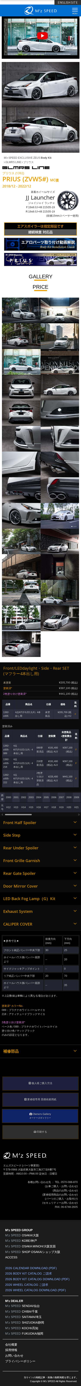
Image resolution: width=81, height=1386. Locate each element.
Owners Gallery (40, 1116)
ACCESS (11, 1257)
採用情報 (11, 1350)
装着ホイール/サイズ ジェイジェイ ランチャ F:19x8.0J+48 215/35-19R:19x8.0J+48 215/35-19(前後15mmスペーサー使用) (52, 203)
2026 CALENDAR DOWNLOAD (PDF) (31, 1268)
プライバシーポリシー (20, 1361)
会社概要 (11, 1344)
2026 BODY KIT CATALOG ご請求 (28, 1273)
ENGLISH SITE (68, 2)
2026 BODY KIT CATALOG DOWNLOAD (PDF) (37, 1279)
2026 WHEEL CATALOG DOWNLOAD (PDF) (35, 1290)
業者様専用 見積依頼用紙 (41, 1099)
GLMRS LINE (13, 162)
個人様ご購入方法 (41, 1083)
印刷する (41, 1131)
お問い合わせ (14, 1355)
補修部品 (11, 1051)
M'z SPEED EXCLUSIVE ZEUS (27, 157)
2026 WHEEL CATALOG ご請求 (26, 1284)
